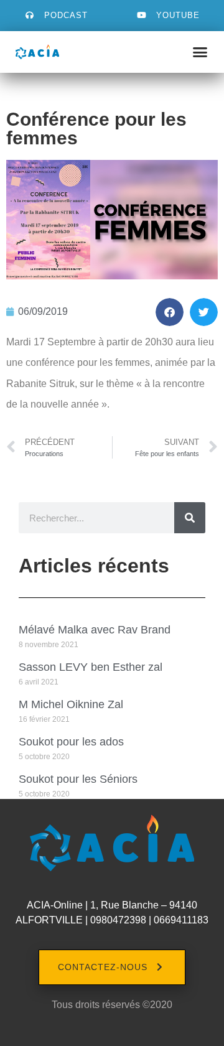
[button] (200, 52)
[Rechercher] (189, 517)
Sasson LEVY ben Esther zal (90, 667)
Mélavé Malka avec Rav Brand (94, 629)
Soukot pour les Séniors (78, 779)
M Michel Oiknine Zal (71, 704)
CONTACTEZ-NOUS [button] (102, 967)
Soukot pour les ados (71, 741)
